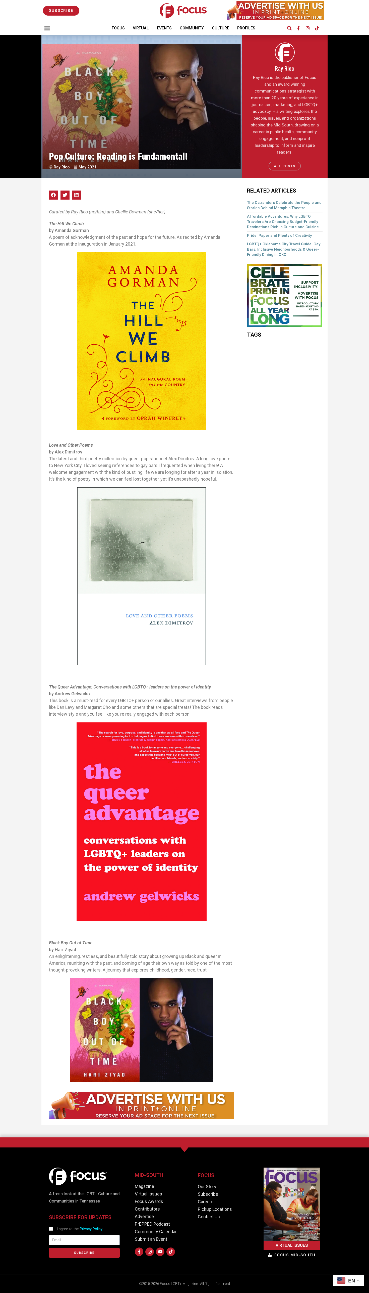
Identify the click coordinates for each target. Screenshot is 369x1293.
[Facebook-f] (298, 28)
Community (192, 28)
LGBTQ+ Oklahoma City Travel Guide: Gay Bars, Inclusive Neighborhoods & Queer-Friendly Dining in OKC (283, 249)
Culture (220, 28)
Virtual (141, 28)
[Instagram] (307, 28)
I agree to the (79, 1229)
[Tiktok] (317, 28)
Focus (118, 28)
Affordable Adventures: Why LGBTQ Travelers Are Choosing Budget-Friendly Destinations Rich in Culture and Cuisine (283, 221)
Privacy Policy (91, 1229)
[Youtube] (160, 1252)
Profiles (246, 28)
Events (164, 28)
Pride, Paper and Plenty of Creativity (279, 235)
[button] (289, 28)
